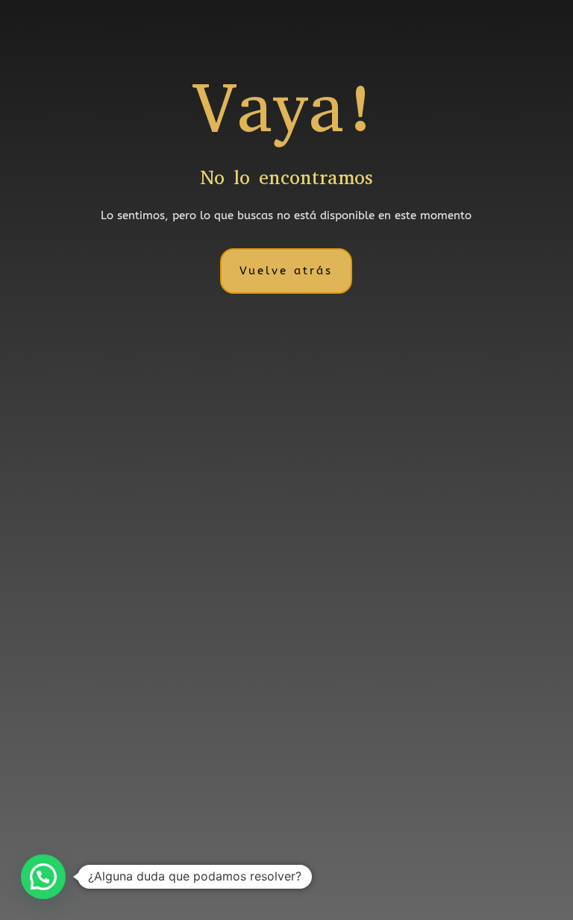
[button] (43, 876)
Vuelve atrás (286, 270)
